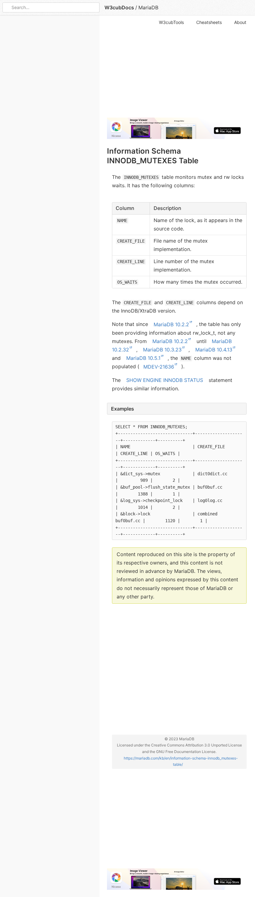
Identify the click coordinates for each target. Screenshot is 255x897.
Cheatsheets (209, 22)
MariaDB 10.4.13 (213, 349)
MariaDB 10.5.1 (143, 358)
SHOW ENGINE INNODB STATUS (164, 380)
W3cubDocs (119, 7)
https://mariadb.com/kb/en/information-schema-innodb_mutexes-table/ (181, 760)
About (240, 22)
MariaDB (148, 7)
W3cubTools (171, 22)
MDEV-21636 (158, 366)
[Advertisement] (177, 69)
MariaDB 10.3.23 (162, 349)
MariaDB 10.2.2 (171, 324)
